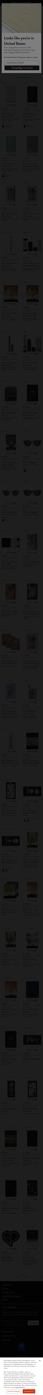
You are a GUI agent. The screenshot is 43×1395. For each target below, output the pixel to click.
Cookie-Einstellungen (14, 1391)
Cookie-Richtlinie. (20, 1387)
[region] (21, 1376)
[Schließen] (40, 1360)
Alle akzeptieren (29, 1391)
